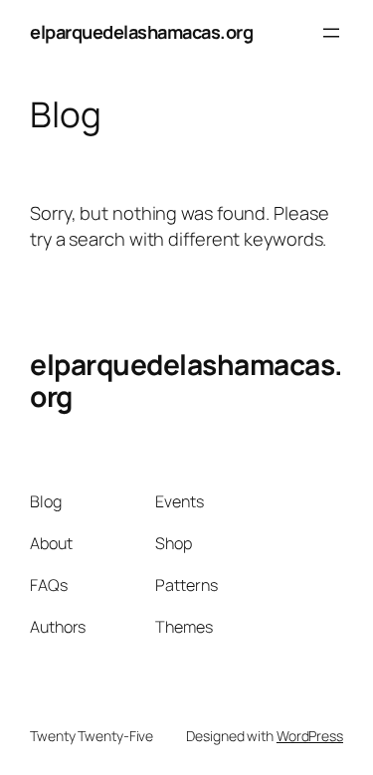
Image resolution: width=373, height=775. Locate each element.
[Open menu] (331, 33)
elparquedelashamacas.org (141, 32)
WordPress (310, 735)
